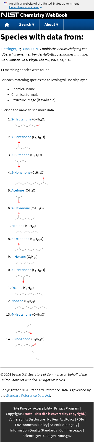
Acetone (17, 190)
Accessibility (42, 408)
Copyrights (14, 413)
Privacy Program (66, 408)
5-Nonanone (21, 339)
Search (25, 24)
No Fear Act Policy (60, 419)
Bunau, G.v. (30, 48)
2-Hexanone (20, 208)
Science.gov (32, 435)
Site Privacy (22, 408)
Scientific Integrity (63, 424)
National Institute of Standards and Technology (10, 15)
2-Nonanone (21, 172)
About (49, 24)
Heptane (17, 225)
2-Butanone (20, 154)
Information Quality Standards (33, 430)
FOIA (80, 419)
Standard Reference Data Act (28, 395)
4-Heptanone (21, 314)
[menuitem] (7, 24)
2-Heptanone (21, 119)
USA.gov (49, 435)
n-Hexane (18, 256)
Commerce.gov (70, 430)
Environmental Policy (31, 424)
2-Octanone (20, 238)
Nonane (17, 300)
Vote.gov (64, 435)
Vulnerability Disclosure (27, 419)
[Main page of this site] (7, 24)
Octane (16, 287)
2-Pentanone (21, 137)
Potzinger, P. (10, 48)
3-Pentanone (21, 269)
